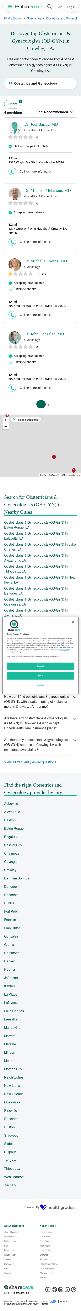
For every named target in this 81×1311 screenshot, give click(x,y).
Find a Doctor (13, 18)
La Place (10, 994)
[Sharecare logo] (40, 1287)
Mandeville (12, 1027)
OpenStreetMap (59, 475)
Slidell (9, 1143)
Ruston (9, 1127)
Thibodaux (12, 1168)
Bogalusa (11, 836)
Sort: (52, 112)
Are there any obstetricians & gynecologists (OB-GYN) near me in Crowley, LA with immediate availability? (36, 744)
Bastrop (10, 820)
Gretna (9, 944)
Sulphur (10, 1151)
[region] (40, 655)
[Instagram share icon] (54, 1290)
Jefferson (11, 977)
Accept (40, 676)
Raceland (11, 1118)
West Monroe (14, 1176)
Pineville (10, 1110)
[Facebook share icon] (48, 1290)
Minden (9, 1052)
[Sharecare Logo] (29, 6)
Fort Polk (10, 911)
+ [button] (5, 420)
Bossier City (13, 845)
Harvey (9, 961)
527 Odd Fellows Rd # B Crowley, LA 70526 (37, 306)
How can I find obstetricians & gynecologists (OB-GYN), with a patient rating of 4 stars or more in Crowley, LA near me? (36, 701)
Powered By (31, 1207)
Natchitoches (13, 1077)
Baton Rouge (14, 828)
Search (49, 6)
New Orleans (13, 1093)
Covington (11, 861)
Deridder (10, 886)
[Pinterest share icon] (73, 1290)
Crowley (10, 869)
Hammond (12, 952)
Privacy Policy (65, 650)
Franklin (10, 919)
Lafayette (11, 1002)
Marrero (10, 1035)
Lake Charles (14, 1010)
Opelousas (12, 1102)
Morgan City (13, 1069)
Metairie (10, 1044)
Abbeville (11, 803)
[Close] (73, 621)
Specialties (34, 18)
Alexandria (12, 811)
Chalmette (11, 853)
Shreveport (12, 1135)
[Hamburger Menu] (11, 6)
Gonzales (11, 936)
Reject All (40, 666)
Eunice (9, 903)
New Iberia (12, 1085)
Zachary (10, 1185)
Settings (40, 685)
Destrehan (12, 894)
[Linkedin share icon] (61, 1290)
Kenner (9, 986)
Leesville (10, 1019)
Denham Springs (16, 878)
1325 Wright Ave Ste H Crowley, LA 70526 (36, 162)
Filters (14, 103)
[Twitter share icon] (67, 1290)
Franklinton (12, 927)
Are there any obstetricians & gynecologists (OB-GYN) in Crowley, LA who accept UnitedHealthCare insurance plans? (36, 723)
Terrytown (11, 1160)
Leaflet (43, 475)
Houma (9, 969)
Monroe (9, 1060)
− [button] (5, 426)
